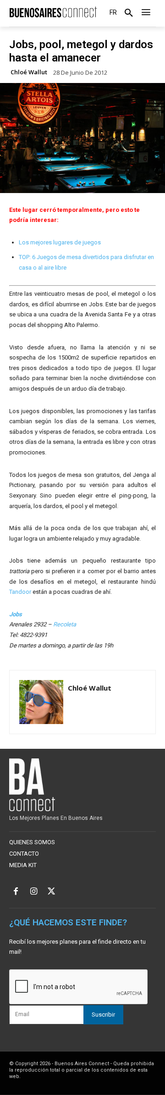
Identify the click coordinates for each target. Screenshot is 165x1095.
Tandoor (20, 591)
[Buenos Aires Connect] (53, 12)
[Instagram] (33, 892)
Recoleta (64, 624)
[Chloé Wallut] (41, 702)
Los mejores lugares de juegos (60, 242)
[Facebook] (15, 892)
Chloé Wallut (29, 72)
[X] (51, 892)
